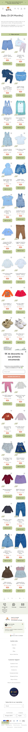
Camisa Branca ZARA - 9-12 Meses (7, 274)
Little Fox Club (14, 666)
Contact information (18, 727)
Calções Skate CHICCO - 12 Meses (20, 180)
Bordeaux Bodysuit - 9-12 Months (7, 490)
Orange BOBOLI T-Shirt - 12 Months (7, 304)
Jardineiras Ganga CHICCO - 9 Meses (7, 150)
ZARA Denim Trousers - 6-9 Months (20, 552)
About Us (14, 645)
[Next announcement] (25, 2)
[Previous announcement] (2, 2)
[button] (2, 8)
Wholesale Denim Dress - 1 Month (20, 458)
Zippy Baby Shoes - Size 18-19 (20, 334)
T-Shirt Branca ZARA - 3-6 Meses (20, 150)
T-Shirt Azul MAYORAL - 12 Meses (7, 212)
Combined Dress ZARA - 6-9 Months (20, 583)
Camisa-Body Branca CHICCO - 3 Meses (20, 274)
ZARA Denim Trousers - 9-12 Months (20, 521)
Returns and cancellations (14, 682)
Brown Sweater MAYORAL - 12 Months (7, 428)
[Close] (25, 351)
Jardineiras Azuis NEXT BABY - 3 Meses (7, 119)
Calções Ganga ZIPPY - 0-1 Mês (20, 87)
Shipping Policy (14, 676)
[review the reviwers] (22, 624)
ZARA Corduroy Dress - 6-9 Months (7, 583)
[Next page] (23, 598)
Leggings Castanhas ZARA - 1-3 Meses (20, 243)
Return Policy (14, 679)
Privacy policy (24, 725)
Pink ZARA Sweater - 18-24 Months (20, 427)
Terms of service (16, 725)
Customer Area (14, 663)
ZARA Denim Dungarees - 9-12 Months (7, 552)
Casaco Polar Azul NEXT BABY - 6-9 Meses (7, 180)
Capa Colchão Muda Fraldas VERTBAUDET (20, 119)
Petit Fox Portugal (13, 723)
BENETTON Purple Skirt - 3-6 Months (20, 490)
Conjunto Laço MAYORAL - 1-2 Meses (20, 56)
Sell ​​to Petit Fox (14, 654)
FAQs (14, 648)
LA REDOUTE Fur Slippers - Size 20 (7, 334)
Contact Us (14, 670)
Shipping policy (9, 725)
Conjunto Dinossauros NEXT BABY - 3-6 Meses (7, 87)
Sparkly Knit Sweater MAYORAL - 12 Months (20, 396)
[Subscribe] (22, 706)
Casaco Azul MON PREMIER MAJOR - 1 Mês (7, 243)
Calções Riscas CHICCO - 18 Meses (7, 56)
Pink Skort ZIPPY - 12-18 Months (20, 304)
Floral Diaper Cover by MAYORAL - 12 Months (7, 459)
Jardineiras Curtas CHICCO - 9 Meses (20, 211)
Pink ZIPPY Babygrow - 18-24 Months (7, 396)
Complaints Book (14, 673)
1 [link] (4, 598)
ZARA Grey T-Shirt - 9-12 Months (7, 520)
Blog (14, 651)
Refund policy (10, 727)
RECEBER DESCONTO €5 (14, 376)
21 (19, 598)
